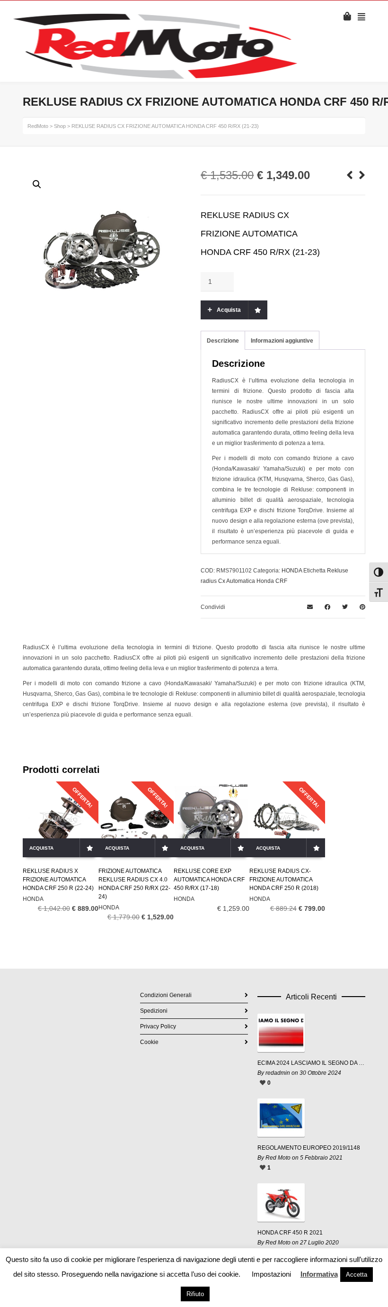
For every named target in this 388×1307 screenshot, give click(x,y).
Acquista (229, 310)
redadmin (277, 1073)
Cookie (149, 1042)
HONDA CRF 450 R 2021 (290, 1232)
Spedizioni (154, 1010)
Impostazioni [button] (271, 1274)
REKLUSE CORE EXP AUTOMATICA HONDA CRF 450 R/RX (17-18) (209, 879)
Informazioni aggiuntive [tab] (282, 340)
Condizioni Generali (166, 995)
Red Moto (278, 1157)
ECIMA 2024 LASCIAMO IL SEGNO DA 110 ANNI (311, 1063)
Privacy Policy (158, 1026)
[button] (36, 184)
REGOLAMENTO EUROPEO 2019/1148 (308, 1147)
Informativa (319, 1274)
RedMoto (37, 126)
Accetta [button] (356, 1274)
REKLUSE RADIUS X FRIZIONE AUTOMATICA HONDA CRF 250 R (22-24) (58, 879)
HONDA (292, 570)
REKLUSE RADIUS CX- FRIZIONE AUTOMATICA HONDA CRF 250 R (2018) (283, 879)
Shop (60, 126)
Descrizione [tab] (223, 340)
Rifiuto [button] (195, 1294)
